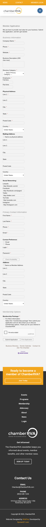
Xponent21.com (23, 522)
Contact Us (36, 346)
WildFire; (26, 519)
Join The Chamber (23, 348)
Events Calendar (25, 346)
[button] (31, 10)
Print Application (26, 339)
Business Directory (12, 346)
